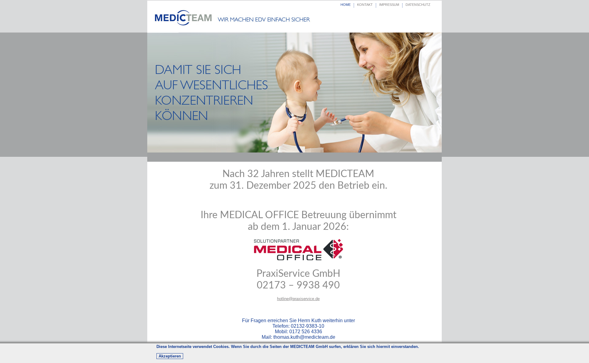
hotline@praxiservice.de (298, 298)
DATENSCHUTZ (418, 4)
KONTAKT (365, 4)
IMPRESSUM (389, 4)
